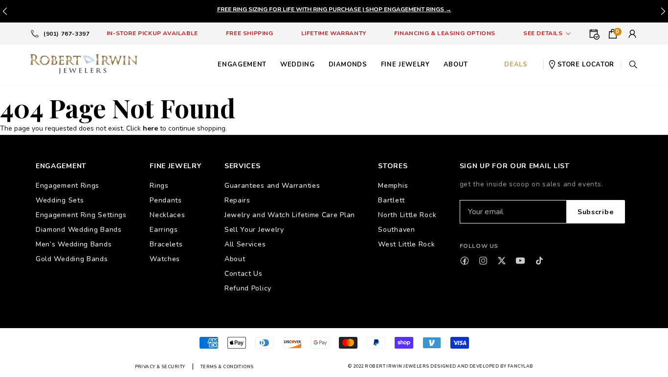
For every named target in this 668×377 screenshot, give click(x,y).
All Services (245, 244)
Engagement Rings (67, 185)
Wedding (297, 64)
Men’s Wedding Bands (73, 244)
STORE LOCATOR (585, 64)
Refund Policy (247, 288)
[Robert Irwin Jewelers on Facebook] (464, 261)
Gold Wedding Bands (72, 259)
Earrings (164, 229)
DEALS (515, 64)
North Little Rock (407, 215)
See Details (543, 33)
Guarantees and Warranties (272, 185)
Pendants (166, 200)
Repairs (237, 200)
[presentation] (663, 11)
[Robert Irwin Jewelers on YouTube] (520, 261)
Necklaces (167, 215)
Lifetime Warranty (333, 33)
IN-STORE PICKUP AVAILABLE (152, 33)
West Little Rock (406, 244)
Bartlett (391, 200)
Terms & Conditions (227, 367)
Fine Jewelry (405, 64)
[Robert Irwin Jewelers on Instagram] (483, 261)
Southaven (396, 229)
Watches (165, 259)
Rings (159, 185)
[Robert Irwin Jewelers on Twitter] (502, 261)
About (234, 259)
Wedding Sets (60, 200)
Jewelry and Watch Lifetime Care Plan (289, 215)
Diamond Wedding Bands (79, 229)
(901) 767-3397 (66, 34)
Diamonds (348, 64)
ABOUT (456, 64)
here (150, 128)
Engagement (242, 64)
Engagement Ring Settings (81, 215)
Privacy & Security (160, 367)
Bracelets (166, 244)
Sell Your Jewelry (254, 229)
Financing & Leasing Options (444, 33)
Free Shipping (249, 33)
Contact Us (243, 273)
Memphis (393, 185)
